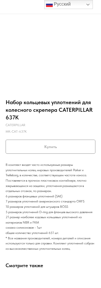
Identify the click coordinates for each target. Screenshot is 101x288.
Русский (62, 4)
